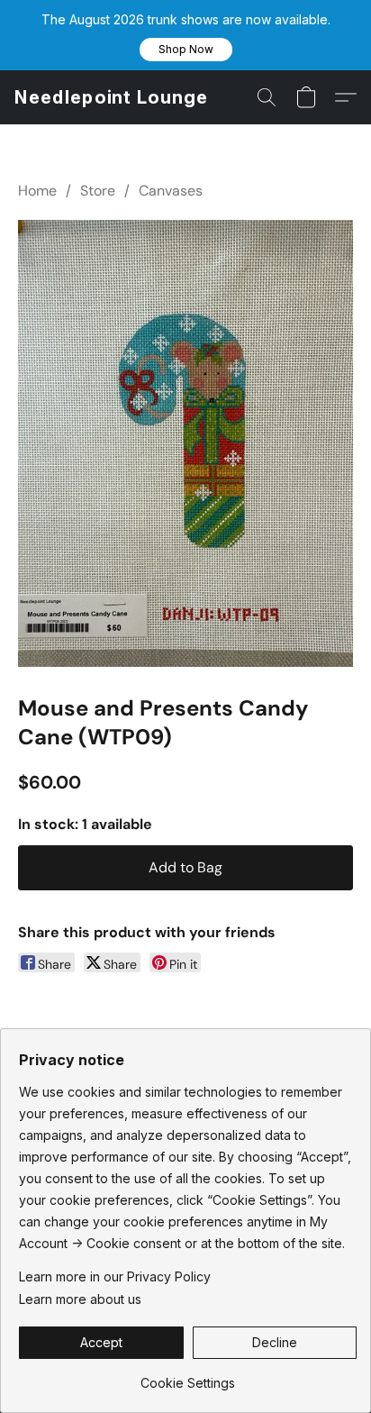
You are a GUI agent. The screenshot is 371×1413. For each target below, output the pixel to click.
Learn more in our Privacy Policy (115, 1276)
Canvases (171, 190)
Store (97, 190)
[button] (186, 49)
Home (37, 190)
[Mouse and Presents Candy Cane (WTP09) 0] (185, 443)
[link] (188, 1376)
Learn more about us (80, 1299)
